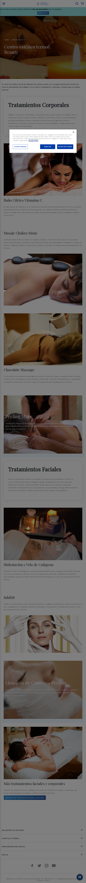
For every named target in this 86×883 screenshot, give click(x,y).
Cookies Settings (20, 146)
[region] (43, 141)
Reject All (47, 146)
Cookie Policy (33, 140)
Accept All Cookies (65, 146)
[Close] (73, 132)
